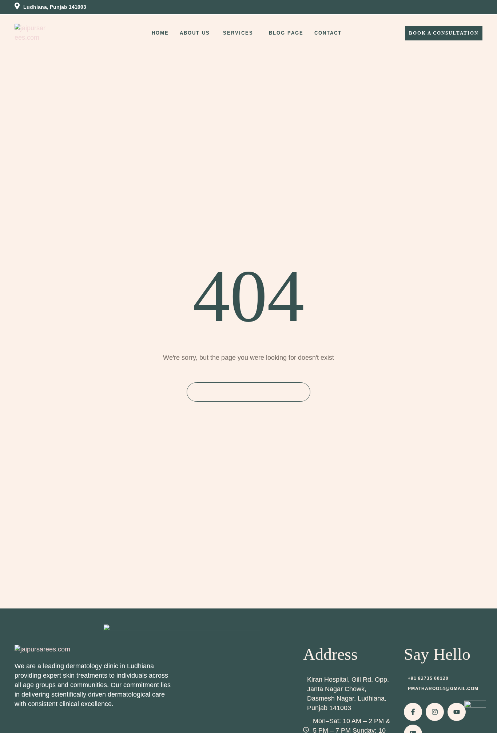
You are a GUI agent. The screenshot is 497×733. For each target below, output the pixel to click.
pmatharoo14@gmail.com (443, 688)
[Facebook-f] (413, 712)
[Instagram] (435, 712)
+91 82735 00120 (428, 678)
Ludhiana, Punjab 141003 (54, 7)
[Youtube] (457, 712)
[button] (257, 33)
